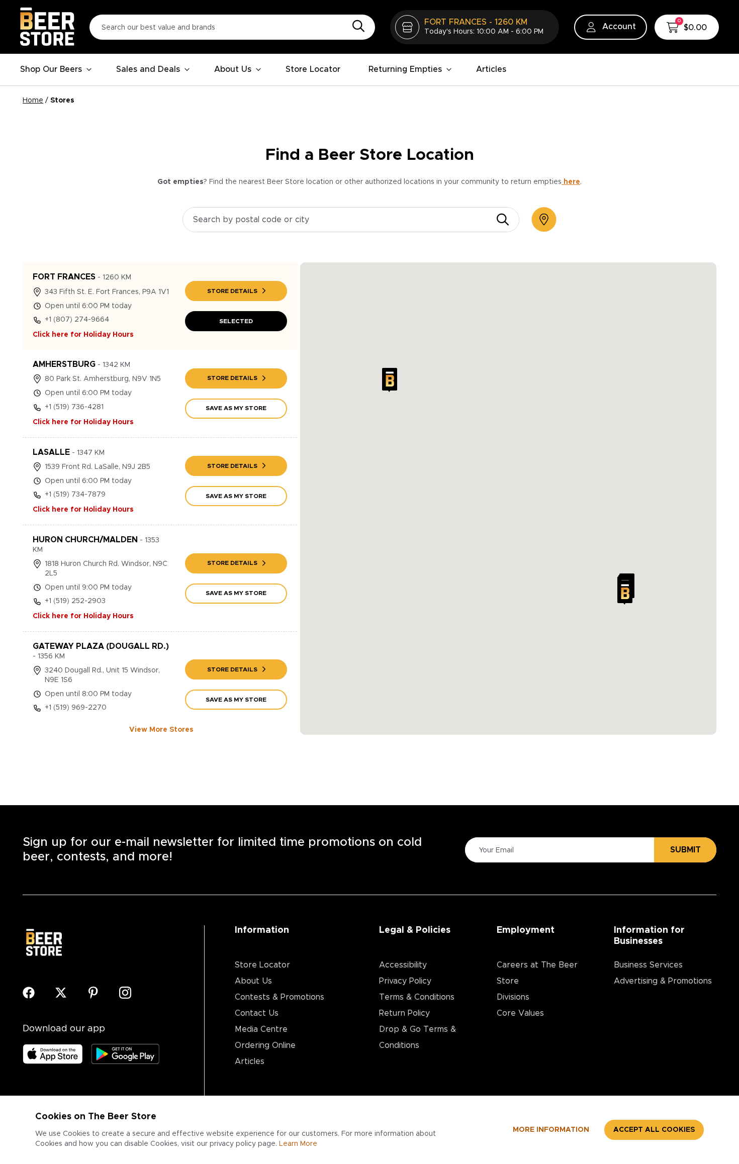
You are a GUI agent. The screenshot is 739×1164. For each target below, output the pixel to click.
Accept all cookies (654, 1129)
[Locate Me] (544, 219)
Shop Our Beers (51, 69)
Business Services (648, 965)
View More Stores (161, 729)
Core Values (520, 1013)
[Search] (356, 26)
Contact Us (257, 1013)
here (571, 181)
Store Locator (313, 69)
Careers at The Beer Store (537, 973)
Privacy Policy (405, 981)
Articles (491, 69)
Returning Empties (405, 69)
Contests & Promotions (279, 997)
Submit (685, 850)
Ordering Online (265, 1045)
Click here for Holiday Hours (83, 334)
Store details (232, 291)
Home (33, 100)
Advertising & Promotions (663, 981)
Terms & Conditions (416, 997)
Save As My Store (236, 408)
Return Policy (404, 1013)
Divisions (513, 997)
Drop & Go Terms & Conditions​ (417, 1037)
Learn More (298, 1143)
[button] (389, 380)
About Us (232, 69)
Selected (236, 321)
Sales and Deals (148, 69)
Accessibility (403, 965)
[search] (503, 220)
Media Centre (261, 1029)
